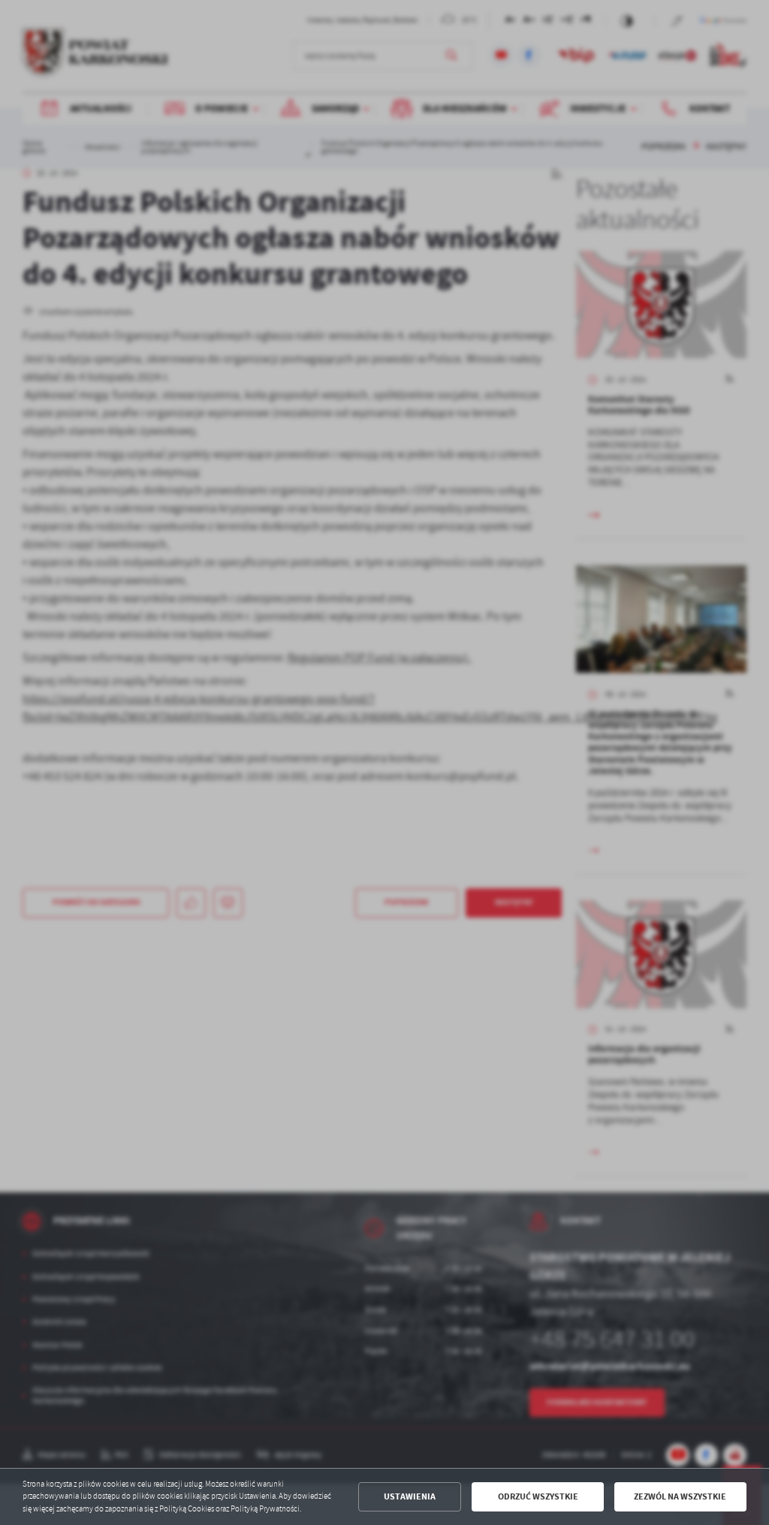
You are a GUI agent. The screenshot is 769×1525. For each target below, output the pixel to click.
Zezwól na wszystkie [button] (680, 1496)
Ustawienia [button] (410, 1496)
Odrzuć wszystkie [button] (538, 1496)
